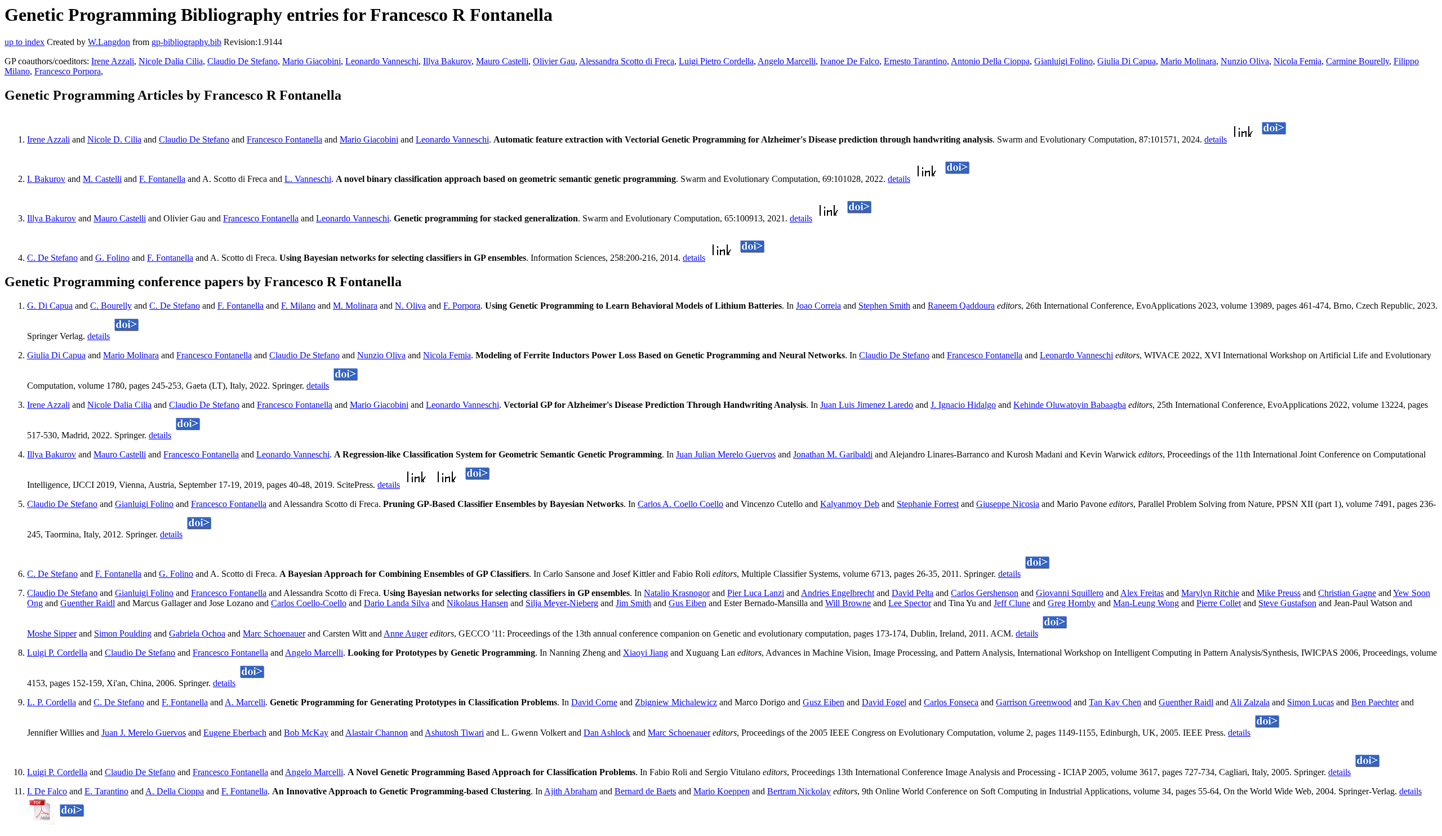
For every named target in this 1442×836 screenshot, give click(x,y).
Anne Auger (406, 633)
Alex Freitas (1142, 593)
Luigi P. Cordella (57, 652)
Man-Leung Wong (1146, 603)
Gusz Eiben (823, 702)
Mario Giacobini (311, 61)
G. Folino (112, 258)
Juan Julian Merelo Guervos (726, 454)
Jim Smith (633, 603)
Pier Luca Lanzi (755, 593)
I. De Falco (47, 791)
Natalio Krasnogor (677, 593)
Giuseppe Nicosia (1007, 504)
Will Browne (848, 603)
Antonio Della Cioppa (990, 61)
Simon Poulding (123, 633)
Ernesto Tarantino (915, 61)
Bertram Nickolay (799, 791)
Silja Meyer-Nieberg (562, 603)
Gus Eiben (687, 603)
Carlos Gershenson (984, 593)
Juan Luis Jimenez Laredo (866, 405)
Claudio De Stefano (242, 61)
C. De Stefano (52, 258)
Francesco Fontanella (284, 139)
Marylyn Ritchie (1210, 593)
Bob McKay (306, 732)
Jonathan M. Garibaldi (833, 454)
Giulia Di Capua (1126, 61)
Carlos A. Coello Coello (680, 504)
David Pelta (912, 593)
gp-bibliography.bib (186, 42)
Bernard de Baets (645, 791)
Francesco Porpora (67, 71)
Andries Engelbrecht (837, 593)
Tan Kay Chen (1115, 702)
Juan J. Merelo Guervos (143, 732)
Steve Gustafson (1287, 603)
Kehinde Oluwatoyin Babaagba (1069, 405)
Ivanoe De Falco (849, 61)
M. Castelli (102, 179)
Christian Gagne (1347, 593)
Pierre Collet (1218, 603)
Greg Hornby (1072, 603)
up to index (24, 42)
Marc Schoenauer (274, 633)
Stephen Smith (884, 305)
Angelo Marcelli (787, 61)
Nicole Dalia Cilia (171, 61)
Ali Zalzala (1250, 702)
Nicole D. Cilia (114, 139)
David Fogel (884, 702)
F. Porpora (461, 305)
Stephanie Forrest (928, 504)
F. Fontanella (162, 179)
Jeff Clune (1012, 603)
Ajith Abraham (570, 791)
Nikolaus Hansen (477, 603)
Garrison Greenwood (1033, 702)
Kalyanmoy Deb (849, 504)
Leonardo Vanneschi (382, 61)
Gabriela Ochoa (197, 633)
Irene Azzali (112, 61)
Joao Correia (818, 305)
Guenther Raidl (87, 603)
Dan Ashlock (607, 732)
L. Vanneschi (307, 179)
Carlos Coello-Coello (308, 603)
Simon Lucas (1310, 702)
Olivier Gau (554, 61)
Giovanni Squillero (1069, 593)
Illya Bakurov (447, 61)
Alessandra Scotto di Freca (626, 61)
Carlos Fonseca (951, 702)
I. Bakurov (46, 179)
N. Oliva (410, 305)
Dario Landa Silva (396, 603)
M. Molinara (355, 305)
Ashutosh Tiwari (454, 732)
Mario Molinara (1188, 61)
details (1215, 139)
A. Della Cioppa (174, 791)
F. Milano (298, 305)
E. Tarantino (106, 791)
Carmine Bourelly (1357, 61)
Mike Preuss (1279, 593)
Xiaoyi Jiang (645, 652)
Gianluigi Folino (1063, 61)
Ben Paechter (1375, 702)
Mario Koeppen (721, 791)
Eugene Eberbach (234, 732)
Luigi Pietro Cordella (716, 61)
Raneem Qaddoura (961, 305)
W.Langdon (109, 42)
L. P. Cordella (51, 702)
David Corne (594, 702)
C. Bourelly (111, 305)
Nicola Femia (1297, 61)
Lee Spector (909, 603)
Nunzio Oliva (1245, 61)
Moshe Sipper (52, 633)
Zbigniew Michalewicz (676, 702)
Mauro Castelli (502, 61)
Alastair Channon (376, 732)
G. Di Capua (50, 305)
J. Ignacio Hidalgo (963, 405)
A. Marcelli (245, 702)
